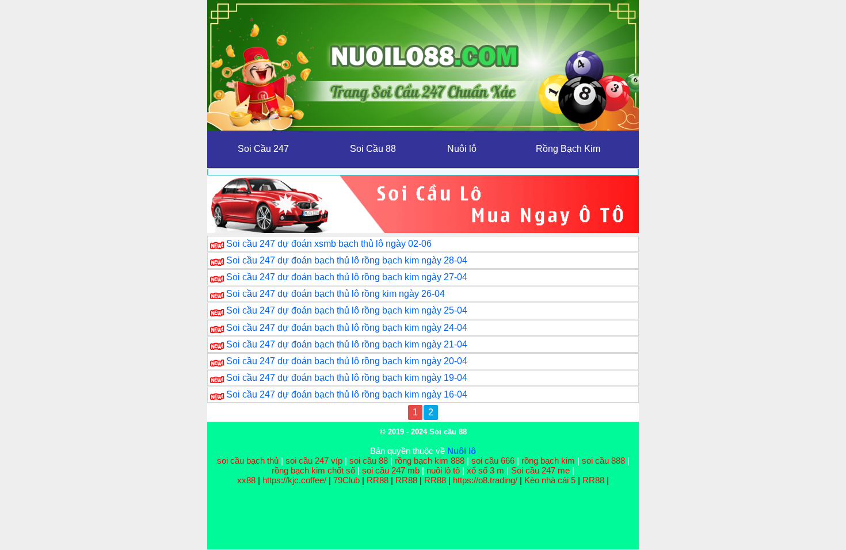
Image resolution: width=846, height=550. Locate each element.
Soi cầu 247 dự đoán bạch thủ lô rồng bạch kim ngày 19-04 (346, 378)
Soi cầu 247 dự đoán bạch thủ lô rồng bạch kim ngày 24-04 (346, 328)
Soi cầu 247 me (540, 470)
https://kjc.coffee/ (294, 480)
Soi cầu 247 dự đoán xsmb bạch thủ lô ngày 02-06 (329, 244)
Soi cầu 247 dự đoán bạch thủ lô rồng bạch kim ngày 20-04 (346, 361)
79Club (346, 480)
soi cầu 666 (493, 460)
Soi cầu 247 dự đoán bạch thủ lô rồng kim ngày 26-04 (335, 294)
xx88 (247, 480)
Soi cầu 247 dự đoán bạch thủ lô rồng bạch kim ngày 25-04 (346, 310)
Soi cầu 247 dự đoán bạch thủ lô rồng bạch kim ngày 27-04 (346, 277)
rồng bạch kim (548, 460)
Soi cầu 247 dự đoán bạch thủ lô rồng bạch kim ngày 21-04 (346, 344)
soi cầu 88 (368, 460)
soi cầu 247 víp (313, 460)
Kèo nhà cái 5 (550, 480)
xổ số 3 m (485, 470)
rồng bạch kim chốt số (313, 470)
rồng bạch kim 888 (429, 460)
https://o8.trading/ (485, 480)
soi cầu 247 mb (391, 470)
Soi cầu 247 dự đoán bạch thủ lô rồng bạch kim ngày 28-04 (346, 260)
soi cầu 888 (603, 460)
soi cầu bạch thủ (248, 460)
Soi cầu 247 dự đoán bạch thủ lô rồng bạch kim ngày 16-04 (346, 394)
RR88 (377, 480)
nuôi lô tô (443, 470)
